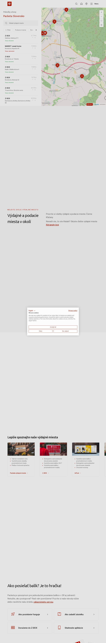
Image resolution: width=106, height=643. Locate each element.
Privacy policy (73, 310)
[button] (32, 310)
